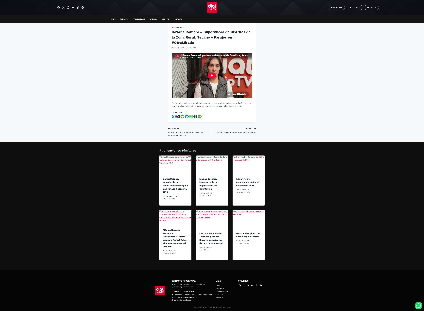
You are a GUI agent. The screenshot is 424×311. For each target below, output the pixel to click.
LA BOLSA (153, 19)
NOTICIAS (165, 19)
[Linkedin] (187, 116)
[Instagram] (68, 7)
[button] (322, 19)
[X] (178, 116)
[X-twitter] (63, 7)
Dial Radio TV (179, 48)
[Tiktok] (78, 7)
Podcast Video (178, 27)
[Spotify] (82, 7)
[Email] (200, 116)
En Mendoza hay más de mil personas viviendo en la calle (185, 132)
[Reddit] (182, 116)
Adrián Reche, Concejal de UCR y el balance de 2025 (247, 182)
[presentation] (175, 165)
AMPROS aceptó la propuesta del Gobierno (236, 130)
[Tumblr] (195, 116)
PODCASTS (124, 19)
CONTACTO (177, 19)
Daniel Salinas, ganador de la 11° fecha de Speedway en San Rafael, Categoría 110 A (175, 185)
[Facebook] (58, 7)
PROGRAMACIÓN (139, 19)
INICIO (113, 19)
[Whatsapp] (191, 116)
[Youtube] (73, 7)
